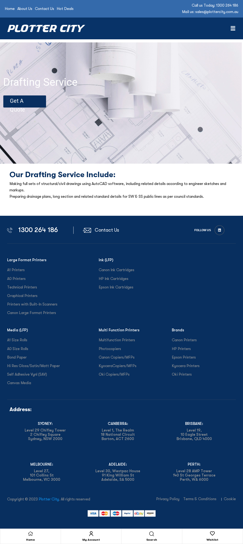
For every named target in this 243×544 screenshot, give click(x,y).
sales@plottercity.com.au (216, 12)
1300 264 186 (227, 5)
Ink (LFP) (106, 260)
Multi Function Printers (119, 330)
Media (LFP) (17, 330)
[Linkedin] (219, 230)
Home (30, 539)
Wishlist (212, 539)
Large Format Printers (27, 260)
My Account (91, 539)
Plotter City (49, 499)
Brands (178, 330)
